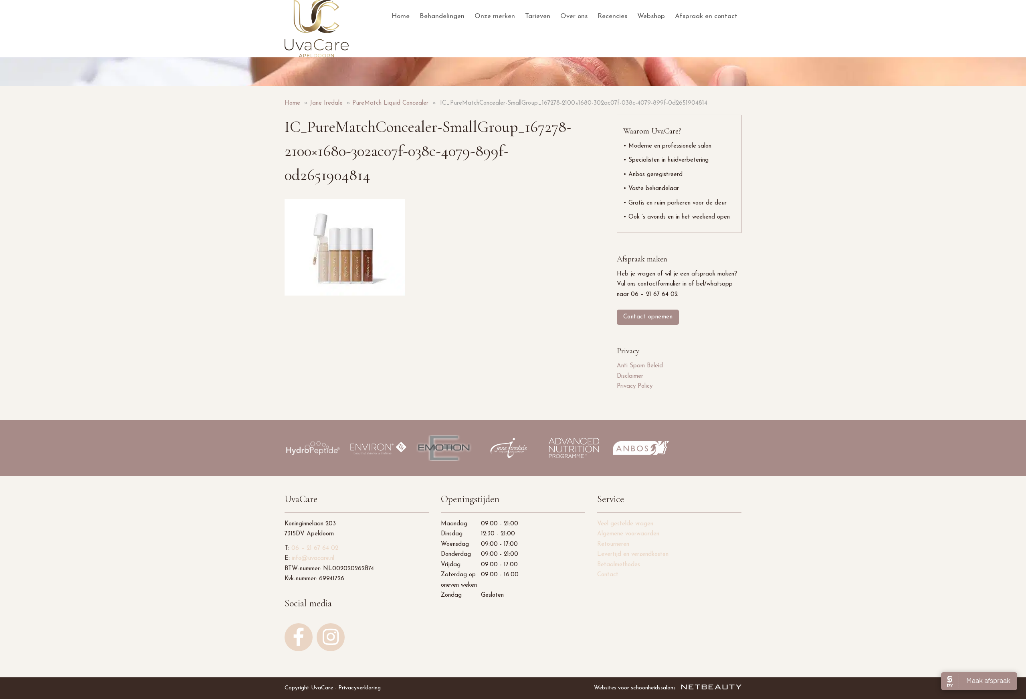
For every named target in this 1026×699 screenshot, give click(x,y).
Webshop (651, 16)
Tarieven (537, 16)
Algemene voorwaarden (628, 534)
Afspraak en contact (706, 16)
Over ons (574, 16)
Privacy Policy (634, 386)
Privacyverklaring (359, 688)
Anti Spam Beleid (640, 366)
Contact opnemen (648, 317)
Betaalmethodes (618, 565)
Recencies (612, 16)
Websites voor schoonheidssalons (635, 688)
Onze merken (495, 16)
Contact (607, 575)
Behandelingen (442, 16)
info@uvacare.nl (313, 558)
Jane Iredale (326, 103)
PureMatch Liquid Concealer (390, 103)
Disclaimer (630, 376)
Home (401, 16)
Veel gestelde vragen (625, 524)
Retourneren (613, 544)
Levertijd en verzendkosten (633, 554)
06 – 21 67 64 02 (314, 548)
